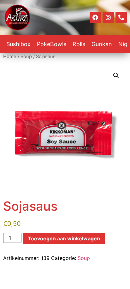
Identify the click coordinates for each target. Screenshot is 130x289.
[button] (116, 75)
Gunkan (102, 44)
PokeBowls (51, 44)
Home (9, 56)
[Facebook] (95, 17)
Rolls (79, 44)
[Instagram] (108, 17)
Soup (26, 56)
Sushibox (18, 44)
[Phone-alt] (121, 17)
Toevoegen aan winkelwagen (64, 238)
